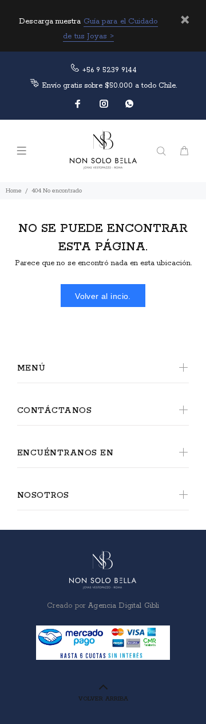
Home (14, 191)
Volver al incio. (103, 296)
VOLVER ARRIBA (103, 699)
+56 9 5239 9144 (109, 70)
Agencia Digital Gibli (122, 605)
